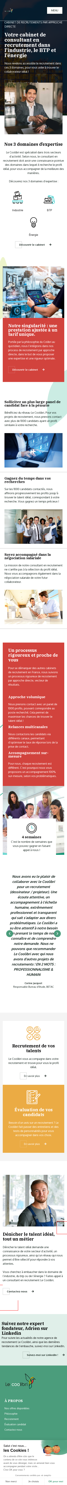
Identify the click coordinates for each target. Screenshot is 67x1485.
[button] (9, 933)
